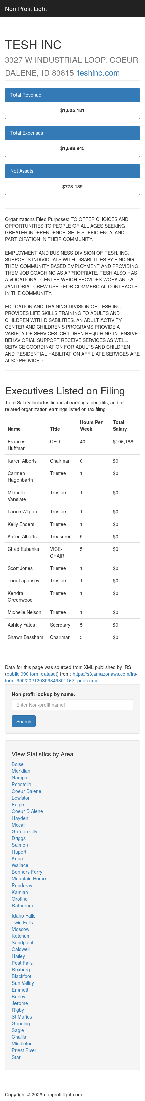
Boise (18, 764)
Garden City (24, 831)
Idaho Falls (23, 915)
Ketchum (21, 935)
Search (23, 721)
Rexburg (21, 969)
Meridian (21, 770)
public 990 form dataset (32, 673)
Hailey (18, 956)
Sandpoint (22, 942)
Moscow (20, 929)
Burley (18, 996)
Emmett (20, 989)
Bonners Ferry (27, 871)
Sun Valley (23, 982)
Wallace (20, 865)
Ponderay (22, 885)
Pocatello (21, 784)
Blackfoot (21, 976)
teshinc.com (98, 72)
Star (16, 1057)
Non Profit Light (26, 8)
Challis (19, 1036)
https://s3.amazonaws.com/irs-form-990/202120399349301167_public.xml (71, 677)
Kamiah (20, 892)
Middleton (22, 1043)
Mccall (18, 824)
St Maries (22, 1016)
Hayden (20, 817)
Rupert (19, 851)
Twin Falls (22, 922)
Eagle (18, 804)
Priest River (24, 1050)
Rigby (18, 1009)
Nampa (19, 777)
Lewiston (21, 797)
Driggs (19, 838)
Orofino (20, 898)
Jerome (20, 1003)
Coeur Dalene (26, 791)
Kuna (17, 858)
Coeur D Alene (27, 811)
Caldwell (21, 949)
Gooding (21, 1023)
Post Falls (22, 962)
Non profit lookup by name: (43, 694)
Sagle (18, 1030)
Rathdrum (22, 905)
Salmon (20, 844)
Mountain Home (29, 878)
